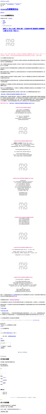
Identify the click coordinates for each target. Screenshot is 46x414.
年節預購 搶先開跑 (12, 336)
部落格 (4, 22)
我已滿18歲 (3, 411)
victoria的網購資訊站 (9, 9)
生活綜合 (10, 18)
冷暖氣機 (36, 320)
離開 (7, 411)
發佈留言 (2, 347)
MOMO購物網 (14, 294)
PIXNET (14, 397)
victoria (1, 326)
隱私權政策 (30, 397)
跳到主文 (2, 12)
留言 (11, 332)
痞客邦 (8, 332)
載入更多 (2, 340)
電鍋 (33, 320)
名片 (4, 23)
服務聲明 (34, 397)
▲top (1, 338)
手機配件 (38, 320)
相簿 (4, 20)
